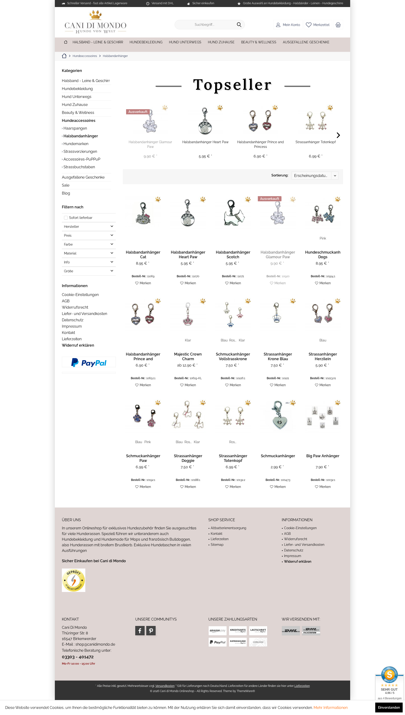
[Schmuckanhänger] (278, 416)
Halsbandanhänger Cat (143, 254)
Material (70, 253)
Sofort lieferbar (80, 218)
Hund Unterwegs (76, 96)
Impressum (72, 326)
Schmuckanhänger (278, 456)
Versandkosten (165, 686)
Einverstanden (389, 707)
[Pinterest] (151, 630)
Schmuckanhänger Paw (143, 458)
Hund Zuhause (75, 104)
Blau (224, 340)
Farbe (68, 244)
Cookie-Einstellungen (80, 294)
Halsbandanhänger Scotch (233, 254)
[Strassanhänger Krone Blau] (278, 314)
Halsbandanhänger (80, 136)
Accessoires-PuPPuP (81, 159)
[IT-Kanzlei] (129, 580)
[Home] (65, 42)
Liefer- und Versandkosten (84, 313)
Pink (323, 238)
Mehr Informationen (331, 707)
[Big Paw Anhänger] (323, 416)
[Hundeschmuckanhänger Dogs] (323, 212)
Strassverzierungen (80, 151)
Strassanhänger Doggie (188, 458)
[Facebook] (140, 630)
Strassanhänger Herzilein (323, 356)
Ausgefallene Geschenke (83, 177)
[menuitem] (338, 24)
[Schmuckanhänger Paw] (143, 416)
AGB (66, 301)
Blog (66, 193)
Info (67, 262)
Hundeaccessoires (78, 120)
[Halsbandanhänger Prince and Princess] (260, 121)
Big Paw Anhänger (322, 456)
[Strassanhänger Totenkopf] (316, 121)
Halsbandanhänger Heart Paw (205, 142)
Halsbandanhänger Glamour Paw (150, 144)
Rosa (233, 340)
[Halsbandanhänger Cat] (143, 212)
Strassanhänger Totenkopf (316, 142)
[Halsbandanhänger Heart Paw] (205, 121)
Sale (65, 185)
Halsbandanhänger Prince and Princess (260, 144)
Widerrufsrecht (75, 307)
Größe (68, 271)
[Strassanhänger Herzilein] (323, 314)
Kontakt (68, 332)
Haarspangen (75, 128)
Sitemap (217, 545)
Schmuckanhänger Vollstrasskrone (233, 356)
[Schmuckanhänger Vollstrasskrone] (233, 314)
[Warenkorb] (338, 24)
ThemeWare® (246, 691)
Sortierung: (279, 175)
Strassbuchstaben (79, 167)
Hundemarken (75, 144)
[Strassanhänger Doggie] (188, 416)
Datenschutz (72, 320)
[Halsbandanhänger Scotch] (233, 212)
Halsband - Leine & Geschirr (86, 81)
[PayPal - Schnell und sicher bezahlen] (89, 362)
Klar (188, 340)
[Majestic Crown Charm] (188, 314)
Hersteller (71, 226)
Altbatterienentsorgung (228, 528)
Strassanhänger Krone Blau (278, 356)
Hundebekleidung (77, 88)
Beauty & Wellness (78, 112)
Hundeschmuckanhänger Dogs (323, 254)
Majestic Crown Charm (188, 356)
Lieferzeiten (72, 339)
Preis (67, 235)
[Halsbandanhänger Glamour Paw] (150, 121)
